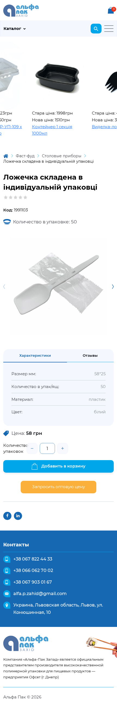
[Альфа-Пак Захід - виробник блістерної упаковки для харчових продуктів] (21, 10)
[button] (113, 286)
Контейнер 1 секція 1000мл (47, 130)
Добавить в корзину (62, 466)
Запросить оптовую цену (58, 486)
